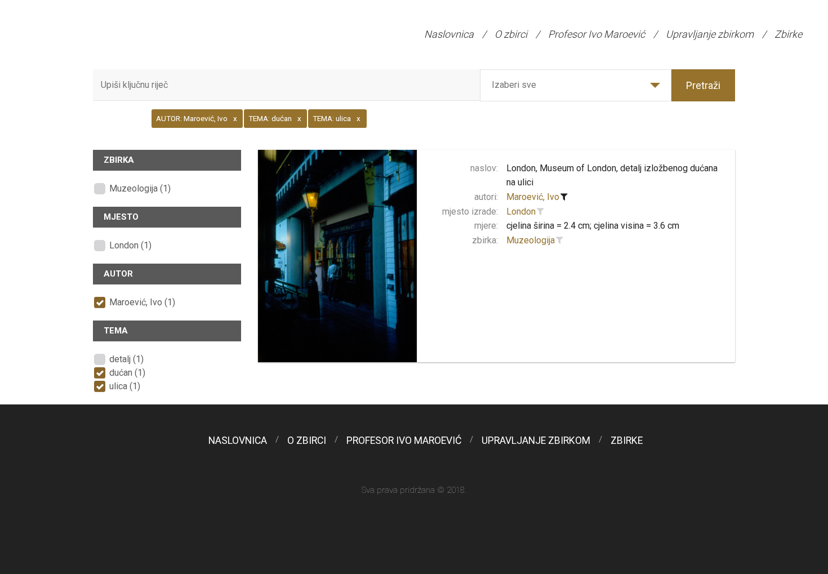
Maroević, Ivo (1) (142, 302)
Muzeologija (530, 240)
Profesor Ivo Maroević (596, 34)
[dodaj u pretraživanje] (540, 211)
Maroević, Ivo (532, 197)
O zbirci (511, 34)
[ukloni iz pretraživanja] (564, 197)
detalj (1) (126, 359)
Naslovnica (449, 34)
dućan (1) (127, 372)
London (521, 211)
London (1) (130, 245)
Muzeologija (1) (140, 188)
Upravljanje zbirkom (710, 34)
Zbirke (788, 34)
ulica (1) (124, 386)
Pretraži (703, 85)
